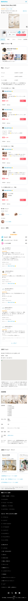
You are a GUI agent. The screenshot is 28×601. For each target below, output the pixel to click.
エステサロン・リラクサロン (8, 509)
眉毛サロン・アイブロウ (7, 505)
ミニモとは (4, 548)
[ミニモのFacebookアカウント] (16, 593)
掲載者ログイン (5, 567)
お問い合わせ (10, 435)
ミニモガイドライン (6, 571)
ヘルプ (3, 584)
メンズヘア (4, 520)
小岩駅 (2, 488)
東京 (13, 487)
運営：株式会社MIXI (6, 551)
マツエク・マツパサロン (7, 502)
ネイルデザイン (5, 533)
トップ (2, 487)
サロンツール (5, 564)
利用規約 (4, 574)
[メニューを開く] (26, 1)
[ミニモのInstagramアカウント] (8, 593)
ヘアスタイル (5, 517)
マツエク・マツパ (8, 487)
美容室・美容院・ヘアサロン (8, 496)
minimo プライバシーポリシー (8, 577)
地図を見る (25, 10)
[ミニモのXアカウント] (12, 593)
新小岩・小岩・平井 (19, 487)
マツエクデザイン (6, 536)
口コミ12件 (10, 8)
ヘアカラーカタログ (6, 523)
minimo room (5, 557)
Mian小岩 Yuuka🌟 (8, 91)
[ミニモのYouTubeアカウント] (19, 593)
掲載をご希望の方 (6, 561)
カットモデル (5, 540)
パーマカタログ (5, 527)
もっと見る (13, 343)
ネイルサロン (5, 499)
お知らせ (4, 554)
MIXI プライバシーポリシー (8, 580)
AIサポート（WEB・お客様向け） (9, 587)
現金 (9, 419)
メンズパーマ (5, 530)
